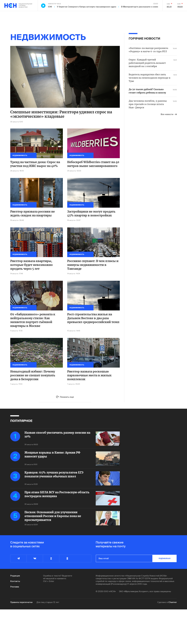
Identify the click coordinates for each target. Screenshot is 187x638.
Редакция (15, 575)
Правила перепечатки (21, 602)
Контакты (15, 581)
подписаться (164, 558)
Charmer (172, 602)
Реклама (14, 586)
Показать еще (67, 397)
